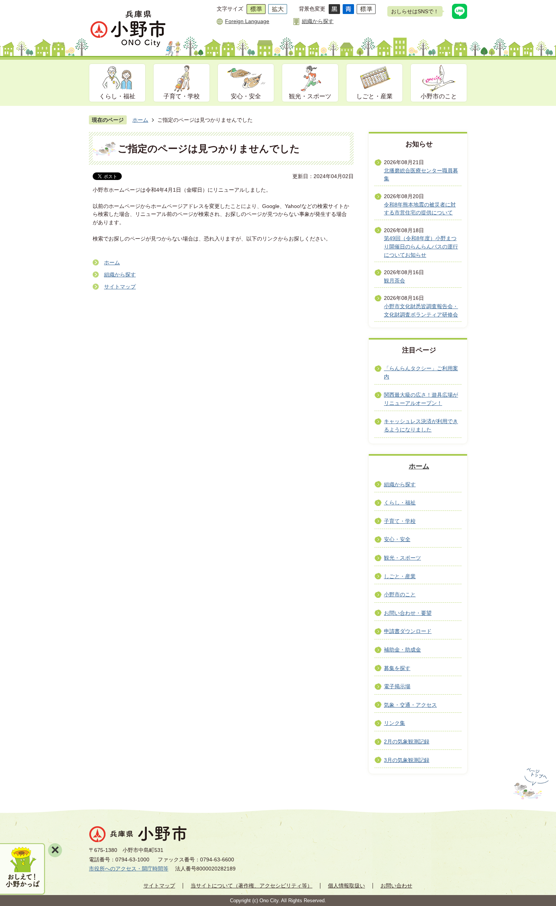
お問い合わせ (396, 886)
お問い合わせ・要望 (408, 613)
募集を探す (397, 668)
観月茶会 (394, 281)
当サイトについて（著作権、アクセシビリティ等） (251, 886)
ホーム (140, 120)
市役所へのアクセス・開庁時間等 (128, 869)
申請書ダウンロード (408, 631)
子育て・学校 (181, 96)
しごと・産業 (374, 96)
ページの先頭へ (530, 784)
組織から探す (318, 21)
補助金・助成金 (402, 650)
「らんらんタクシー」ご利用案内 (421, 372)
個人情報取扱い (346, 886)
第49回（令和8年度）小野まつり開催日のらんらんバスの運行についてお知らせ (421, 246)
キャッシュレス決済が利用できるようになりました (421, 425)
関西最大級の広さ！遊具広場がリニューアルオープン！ (421, 399)
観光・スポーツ (310, 96)
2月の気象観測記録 (406, 741)
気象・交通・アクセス (410, 705)
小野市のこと (439, 96)
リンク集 (394, 723)
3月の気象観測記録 (406, 760)
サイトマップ (120, 287)
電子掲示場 (397, 686)
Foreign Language (247, 21)
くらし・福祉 (117, 96)
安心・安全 (246, 96)
